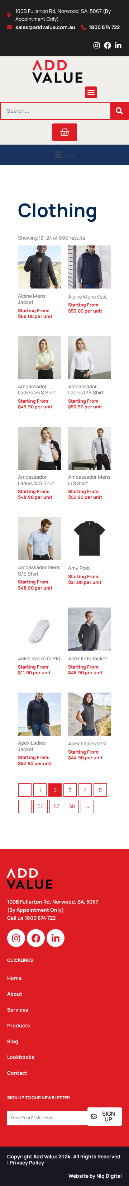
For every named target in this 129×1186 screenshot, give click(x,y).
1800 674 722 (41, 917)
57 (56, 806)
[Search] (119, 111)
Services (17, 1009)
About (14, 993)
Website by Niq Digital (95, 1175)
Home (14, 978)
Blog (12, 1041)
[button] (91, 92)
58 (72, 806)
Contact (17, 1072)
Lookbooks (20, 1057)
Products (18, 1025)
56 (41, 806)
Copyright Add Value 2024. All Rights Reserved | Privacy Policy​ (63, 1159)
